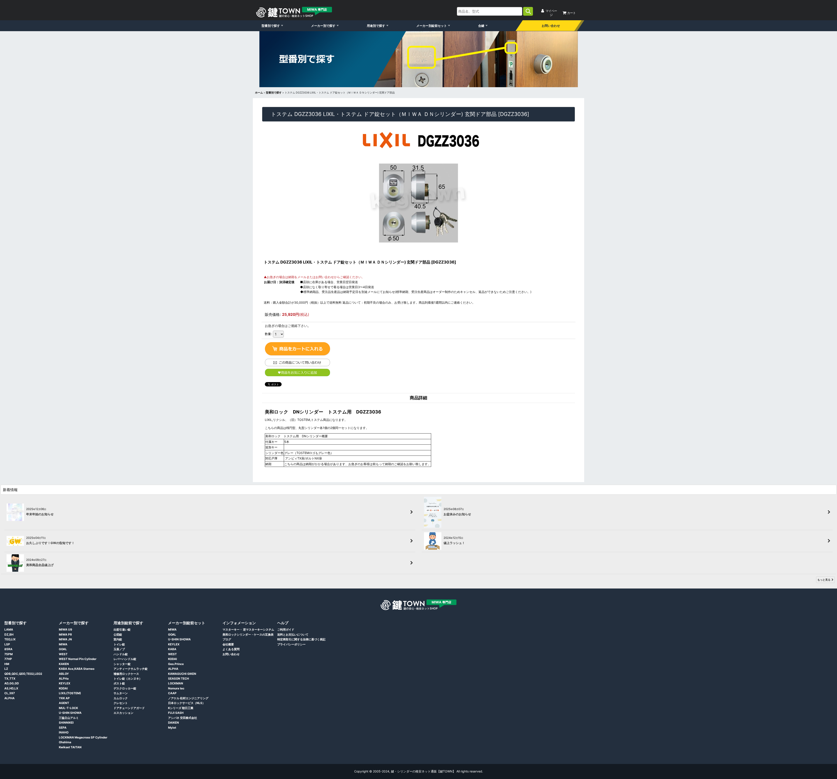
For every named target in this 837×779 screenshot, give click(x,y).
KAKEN (64, 664)
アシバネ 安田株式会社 (182, 717)
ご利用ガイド (285, 629)
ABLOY (64, 673)
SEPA (62, 727)
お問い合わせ (551, 25)
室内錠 (118, 639)
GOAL (63, 649)
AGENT (64, 703)
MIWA (63, 644)
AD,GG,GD (11, 683)
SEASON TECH (178, 678)
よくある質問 (231, 649)
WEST (63, 654)
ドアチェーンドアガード (129, 708)
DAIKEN (173, 722)
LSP (7, 644)
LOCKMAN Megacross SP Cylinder (83, 737)
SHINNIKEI (66, 722)
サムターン (121, 693)
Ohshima (65, 742)
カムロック (121, 698)
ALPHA (9, 698)
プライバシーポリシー (291, 644)
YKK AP (64, 698)
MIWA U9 (65, 629)
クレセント (121, 703)
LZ (6, 668)
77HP (8, 659)
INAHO (63, 732)
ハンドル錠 (121, 654)
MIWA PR (65, 634)
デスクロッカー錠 (125, 688)
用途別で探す (376, 25)
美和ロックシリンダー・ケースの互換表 (248, 634)
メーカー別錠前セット (431, 25)
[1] (297, 349)
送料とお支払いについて (292, 634)
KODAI (63, 688)
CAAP (172, 693)
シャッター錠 (122, 664)
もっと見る (823, 579)
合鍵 (481, 25)
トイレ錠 (119, 644)
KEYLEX (64, 683)
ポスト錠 (119, 683)
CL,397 (9, 693)
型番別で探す (271, 25)
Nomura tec (176, 688)
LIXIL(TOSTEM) (70, 693)
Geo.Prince (176, 664)
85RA (8, 649)
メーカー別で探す (323, 25)
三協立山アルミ (69, 717)
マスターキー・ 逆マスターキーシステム (248, 629)
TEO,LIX (10, 639)
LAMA (8, 629)
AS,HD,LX (11, 688)
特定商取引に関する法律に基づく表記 (301, 639)
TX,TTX (9, 678)
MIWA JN (65, 639)
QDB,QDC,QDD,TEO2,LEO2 (23, 673)
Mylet (172, 727)
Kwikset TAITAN (70, 747)
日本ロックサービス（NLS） (186, 703)
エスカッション (123, 712)
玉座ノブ (119, 649)
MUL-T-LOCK (68, 708)
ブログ (227, 639)
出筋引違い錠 (122, 629)
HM (6, 664)
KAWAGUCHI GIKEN (182, 673)
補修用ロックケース (126, 673)
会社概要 (228, 644)
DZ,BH (9, 634)
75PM (8, 654)
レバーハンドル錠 (125, 659)
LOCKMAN (175, 683)
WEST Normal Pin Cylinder (77, 659)
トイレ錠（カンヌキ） (128, 678)
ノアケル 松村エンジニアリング (188, 698)
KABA (172, 649)
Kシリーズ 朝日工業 (180, 708)
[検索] (528, 11)
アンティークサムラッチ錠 (131, 668)
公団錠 (118, 634)
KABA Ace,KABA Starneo (76, 668)
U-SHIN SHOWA (70, 712)
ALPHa (64, 678)
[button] (297, 372)
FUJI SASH (176, 712)
